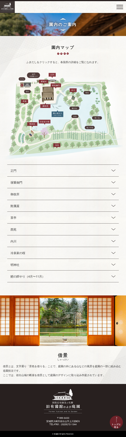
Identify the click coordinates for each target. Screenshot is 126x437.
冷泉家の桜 (17, 253)
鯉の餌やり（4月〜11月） (27, 276)
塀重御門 (16, 182)
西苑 (13, 229)
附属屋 (14, 206)
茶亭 (13, 217)
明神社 (14, 264)
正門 (13, 170)
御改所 (14, 194)
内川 (13, 241)
